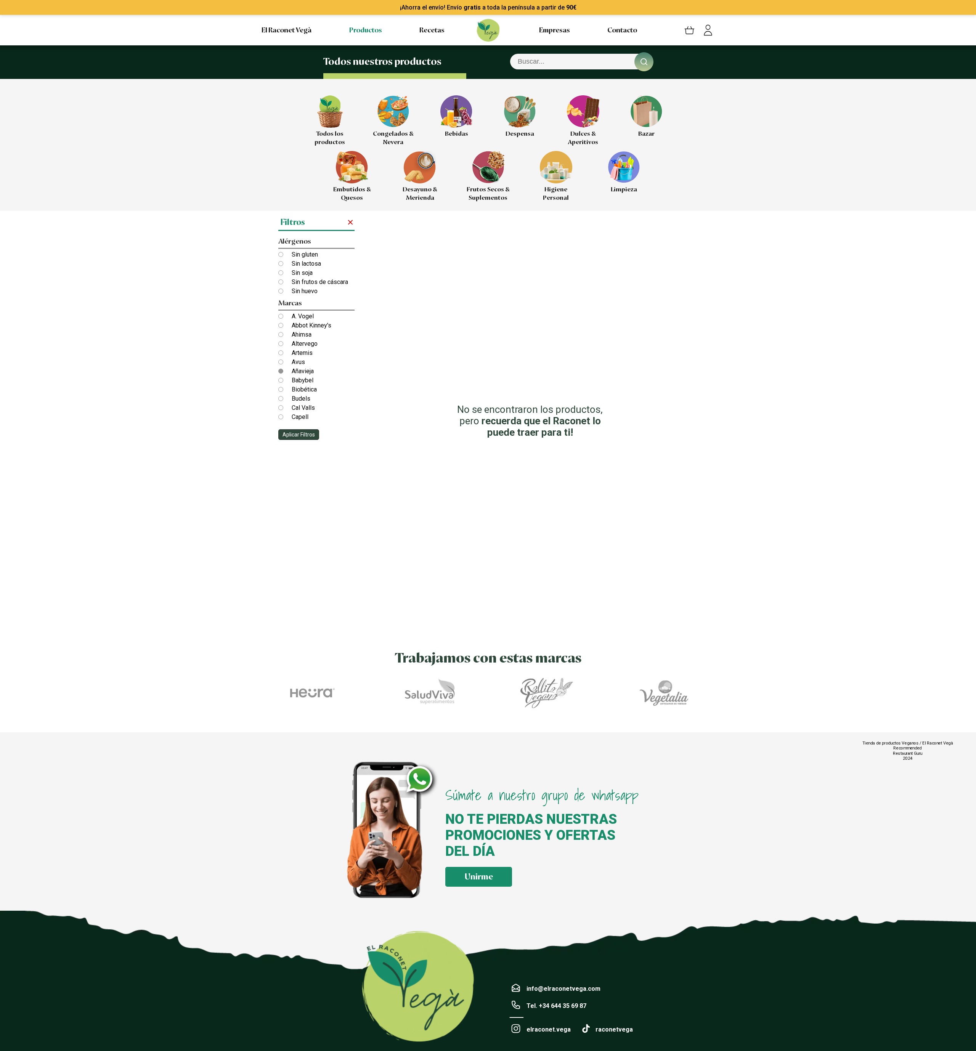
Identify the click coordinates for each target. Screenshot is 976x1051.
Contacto (622, 30)
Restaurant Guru (907, 753)
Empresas (554, 30)
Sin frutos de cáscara (320, 282)
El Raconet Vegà (286, 30)
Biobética (304, 389)
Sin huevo (305, 291)
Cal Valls (303, 407)
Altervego (305, 343)
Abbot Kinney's (311, 325)
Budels (301, 398)
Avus (298, 362)
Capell (300, 416)
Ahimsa (301, 334)
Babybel (302, 380)
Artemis (302, 352)
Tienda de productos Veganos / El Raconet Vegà (907, 743)
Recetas (432, 30)
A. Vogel (303, 316)
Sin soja (302, 272)
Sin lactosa (306, 263)
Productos (365, 30)
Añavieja (303, 371)
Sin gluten (305, 254)
